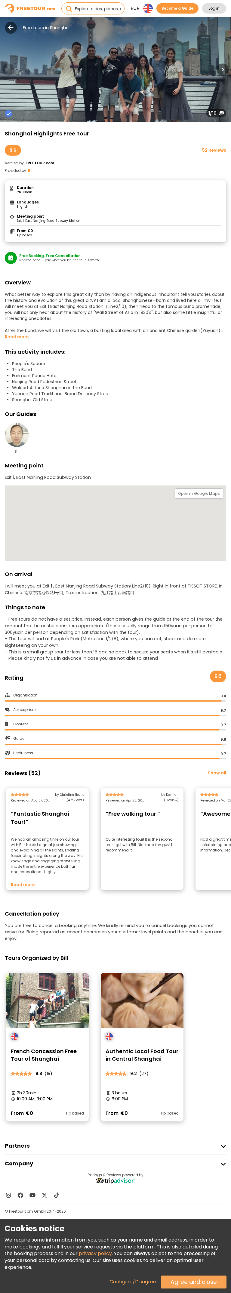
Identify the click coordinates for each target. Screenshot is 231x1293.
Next (222, 69)
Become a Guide (177, 8)
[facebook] (20, 1195)
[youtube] (32, 1195)
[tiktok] (56, 1195)
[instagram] (8, 1195)
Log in (214, 8)
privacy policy (95, 1253)
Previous (8, 69)
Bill (31, 170)
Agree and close (194, 1282)
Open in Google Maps (199, 493)
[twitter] (44, 1195)
